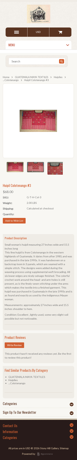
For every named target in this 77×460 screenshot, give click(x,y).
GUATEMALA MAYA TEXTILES (31, 77)
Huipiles (58, 77)
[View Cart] (60, 32)
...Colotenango (11, 80)
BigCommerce (46, 454)
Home (6, 77)
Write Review (14, 345)
